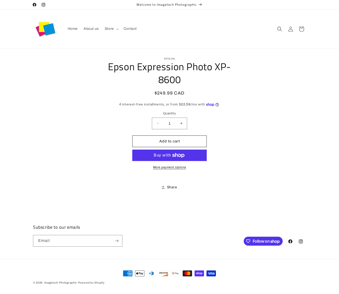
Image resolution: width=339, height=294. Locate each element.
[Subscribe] (116, 241)
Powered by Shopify (91, 282)
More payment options (169, 167)
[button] (111, 29)
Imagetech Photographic (60, 282)
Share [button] (172, 187)
